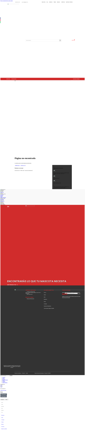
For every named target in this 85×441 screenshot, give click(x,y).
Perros (2, 402)
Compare (3, 381)
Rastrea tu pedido (4, 428)
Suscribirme (64, 294)
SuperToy (1, 194)
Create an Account (3, 390)
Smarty (1, 196)
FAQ (2, 417)
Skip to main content (9, 0)
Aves (2, 412)
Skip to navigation (3, 0)
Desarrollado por (66, 373)
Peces (2, 408)
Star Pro (1, 195)
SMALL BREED (3, 197)
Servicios (2, 426)
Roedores (2, 406)
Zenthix (69, 373)
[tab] (2, 399)
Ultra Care (2, 192)
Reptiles (2, 410)
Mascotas (2, 415)
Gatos (2, 404)
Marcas (2, 424)
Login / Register (4, 382)
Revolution (2, 199)
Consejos (2, 419)
